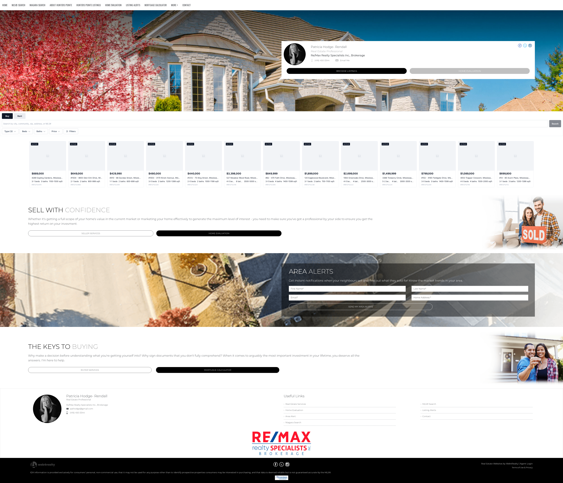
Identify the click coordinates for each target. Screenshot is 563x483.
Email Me (345, 60)
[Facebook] (275, 464)
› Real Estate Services (295, 404)
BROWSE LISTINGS (346, 71)
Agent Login (526, 463)
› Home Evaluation (293, 410)
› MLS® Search (428, 404)
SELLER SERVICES (91, 233)
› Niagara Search (292, 422)
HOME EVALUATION (470, 71)
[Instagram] (287, 464)
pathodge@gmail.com (81, 408)
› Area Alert (290, 416)
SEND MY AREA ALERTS (360, 306)
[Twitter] (281, 464)
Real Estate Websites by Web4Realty (499, 463)
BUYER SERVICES (90, 370)
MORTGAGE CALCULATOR (217, 370)
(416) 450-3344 (322, 60)
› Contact (426, 416)
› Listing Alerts (428, 410)
